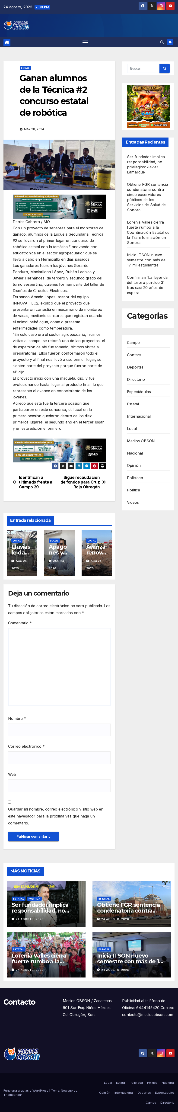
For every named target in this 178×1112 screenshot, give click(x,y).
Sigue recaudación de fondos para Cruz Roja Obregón (80, 482)
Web (12, 774)
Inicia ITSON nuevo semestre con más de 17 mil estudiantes (146, 260)
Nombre (17, 718)
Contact (134, 355)
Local (25, 68)
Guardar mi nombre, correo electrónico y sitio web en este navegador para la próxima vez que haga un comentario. (55, 816)
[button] (162, 42)
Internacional (139, 416)
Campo (133, 342)
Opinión (134, 465)
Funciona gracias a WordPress (26, 1090)
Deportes (135, 367)
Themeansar (12, 1094)
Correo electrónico (26, 746)
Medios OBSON (141, 441)
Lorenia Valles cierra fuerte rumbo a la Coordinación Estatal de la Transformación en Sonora (148, 232)
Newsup (67, 1090)
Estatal (133, 404)
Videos (133, 502)
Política (133, 490)
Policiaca (135, 477)
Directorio (136, 379)
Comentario (20, 623)
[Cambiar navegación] (85, 42)
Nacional (135, 453)
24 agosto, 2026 (30, 919)
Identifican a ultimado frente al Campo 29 (36, 482)
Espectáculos (139, 391)
